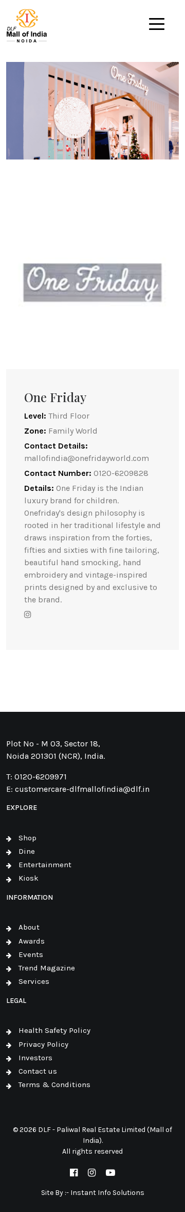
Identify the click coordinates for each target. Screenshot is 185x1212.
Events (30, 954)
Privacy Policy (43, 1044)
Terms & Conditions (54, 1084)
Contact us (37, 1071)
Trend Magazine (46, 967)
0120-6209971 (40, 777)
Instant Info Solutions (107, 1192)
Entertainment (44, 864)
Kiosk (28, 878)
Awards (31, 941)
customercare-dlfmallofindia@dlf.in (82, 789)
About (29, 927)
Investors (35, 1057)
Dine (26, 851)
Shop (27, 837)
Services (33, 981)
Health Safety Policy (54, 1030)
